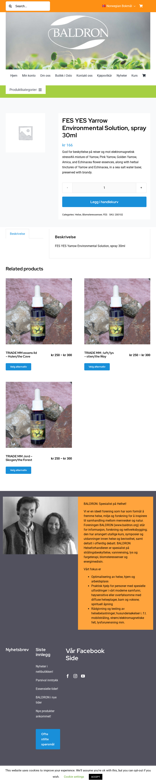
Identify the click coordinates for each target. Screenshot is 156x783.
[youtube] (83, 676)
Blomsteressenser (92, 214)
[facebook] (68, 676)
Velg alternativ (18, 366)
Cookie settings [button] (74, 776)
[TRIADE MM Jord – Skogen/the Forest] (39, 415)
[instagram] (75, 676)
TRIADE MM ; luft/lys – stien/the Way (99, 354)
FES (105, 214)
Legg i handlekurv (104, 202)
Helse (78, 214)
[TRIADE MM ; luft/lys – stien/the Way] (117, 311)
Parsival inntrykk (47, 680)
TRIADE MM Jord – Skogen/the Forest (19, 458)
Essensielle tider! (47, 689)
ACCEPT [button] (95, 776)
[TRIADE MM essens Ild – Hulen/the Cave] (39, 311)
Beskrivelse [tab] (17, 234)
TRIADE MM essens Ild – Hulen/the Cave (21, 354)
